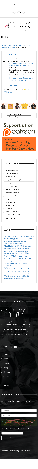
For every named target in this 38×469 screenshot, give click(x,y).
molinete (26, 248)
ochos (13, 248)
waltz (14, 85)
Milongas (6, 372)
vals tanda (7, 271)
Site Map (6, 385)
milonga (8, 265)
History (6, 363)
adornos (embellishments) (18, 273)
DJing (8, 268)
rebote (29, 269)
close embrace (12, 263)
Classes (6, 376)
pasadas (16, 241)
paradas (25, 251)
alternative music (21, 261)
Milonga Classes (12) (11, 173)
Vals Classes (8, 92)
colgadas (17, 266)
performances (16, 269)
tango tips (7, 273)
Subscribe (8, 438)
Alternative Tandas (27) (12, 189)
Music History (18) (11, 186)
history (27, 258)
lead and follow (23, 256)
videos (14, 255)
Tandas (15, 258)
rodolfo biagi (24, 266)
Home (4, 45)
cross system (8, 236)
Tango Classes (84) (11, 170)
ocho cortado (23, 238)
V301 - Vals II (9, 54)
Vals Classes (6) (10, 176)
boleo (21, 258)
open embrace (8, 278)
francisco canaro (18, 278)
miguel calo (7, 248)
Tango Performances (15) (13, 180)
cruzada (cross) (16, 276)
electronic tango (16, 271)
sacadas (26, 275)
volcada (6, 241)
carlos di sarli (26, 271)
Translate (25, 117)
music (7, 275)
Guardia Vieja (8, 243)
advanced (31, 236)
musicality (21, 243)
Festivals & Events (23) (12, 192)
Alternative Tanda (14, 245)
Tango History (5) (10, 205)
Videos (5, 359)
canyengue (22, 241)
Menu (5, 37)
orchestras (27, 246)
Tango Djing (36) (10, 202)
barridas (24, 269)
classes (24, 263)
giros (16, 238)
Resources (7, 381)
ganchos (31, 239)
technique (19, 248)
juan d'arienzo (8, 239)
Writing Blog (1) (10, 218)
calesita (15, 243)
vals (10, 85)
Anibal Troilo (19, 251)
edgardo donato (18, 236)
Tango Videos (12, 45)
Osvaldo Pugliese (9, 261)
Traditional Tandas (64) (12, 215)
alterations (7, 258)
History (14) (8, 183)
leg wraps (30, 261)
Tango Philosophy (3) (12, 211)
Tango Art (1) (9, 199)
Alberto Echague (9, 251)
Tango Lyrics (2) (10, 208)
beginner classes (9, 253)
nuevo (26, 236)
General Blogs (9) (10, 195)
